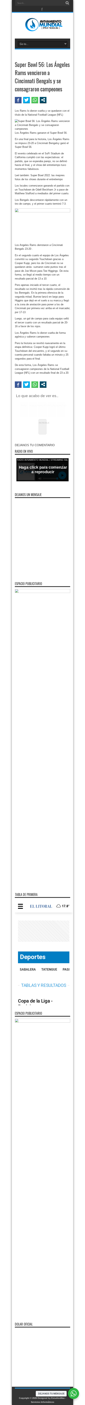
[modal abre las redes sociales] (43, 100)
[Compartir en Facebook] (18, 100)
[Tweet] (26, 100)
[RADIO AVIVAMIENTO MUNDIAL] (43, 28)
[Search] (67, 3)
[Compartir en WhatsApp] (34, 100)
